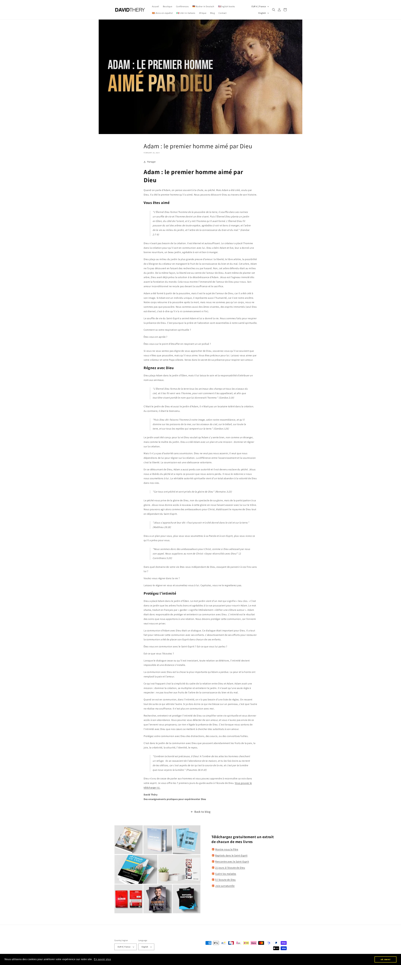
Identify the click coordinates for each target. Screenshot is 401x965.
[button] (273, 9)
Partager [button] (151, 161)
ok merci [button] (386, 959)
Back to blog (202, 811)
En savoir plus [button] (102, 959)
